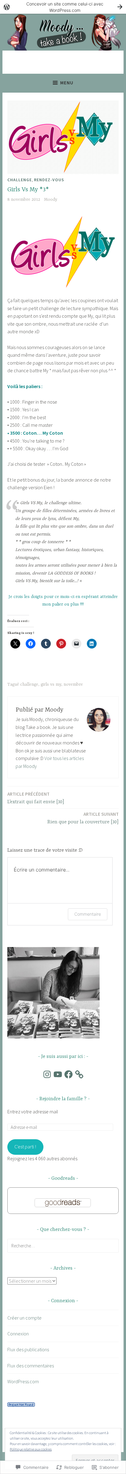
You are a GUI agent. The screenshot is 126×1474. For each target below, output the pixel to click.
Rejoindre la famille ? (63, 1099)
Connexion (18, 1334)
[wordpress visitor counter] (21, 1405)
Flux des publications (28, 1349)
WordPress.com (23, 1381)
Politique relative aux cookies (31, 1449)
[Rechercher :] (63, 1245)
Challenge (19, 179)
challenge (29, 684)
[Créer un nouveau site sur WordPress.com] (63, 7)
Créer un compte (24, 1318)
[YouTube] (58, 1074)
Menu (66, 83)
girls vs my (51, 684)
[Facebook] (68, 1074)
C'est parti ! (25, 1146)
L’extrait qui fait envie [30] (35, 798)
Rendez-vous (49, 179)
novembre (73, 684)
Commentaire (87, 914)
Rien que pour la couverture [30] (83, 818)
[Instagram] (47, 1074)
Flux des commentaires (30, 1366)
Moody (50, 199)
